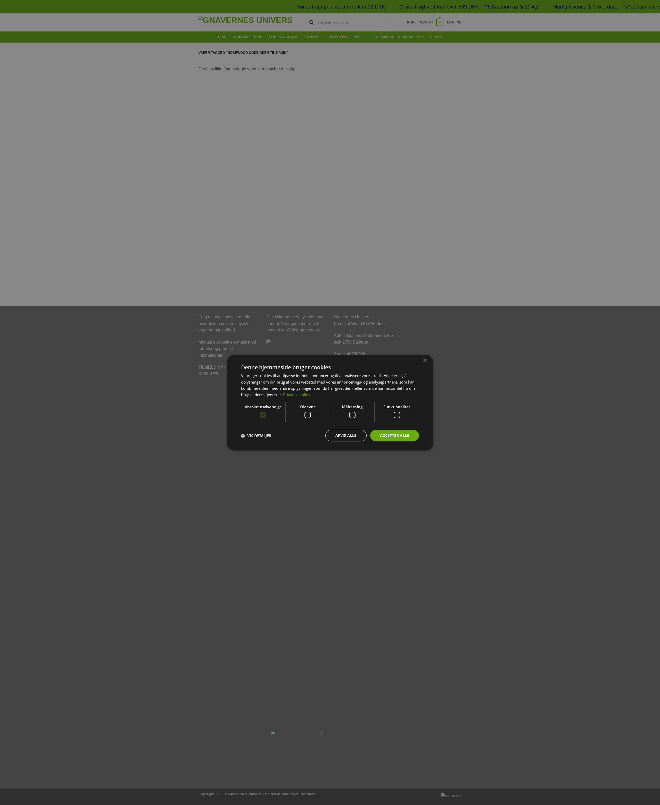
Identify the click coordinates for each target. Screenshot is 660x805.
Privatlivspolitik (296, 394)
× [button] (425, 361)
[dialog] (330, 403)
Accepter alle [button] (394, 435)
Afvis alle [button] (346, 435)
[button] (256, 435)
